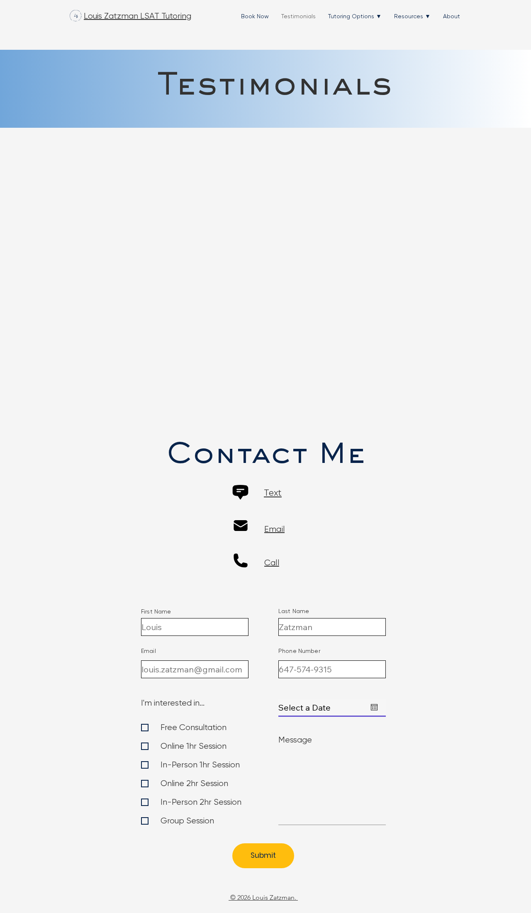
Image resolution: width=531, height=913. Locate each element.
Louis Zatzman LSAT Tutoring (137, 16)
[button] (355, 16)
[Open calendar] (374, 707)
